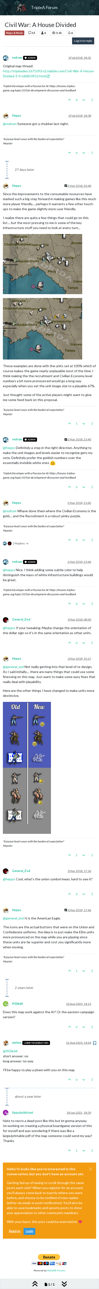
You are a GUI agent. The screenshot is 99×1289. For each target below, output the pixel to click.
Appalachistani (22, 1112)
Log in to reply (83, 40)
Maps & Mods (14, 32)
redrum (17, 57)
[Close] (90, 1169)
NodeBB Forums (56, 1270)
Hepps (16, 115)
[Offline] (7, 58)
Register (15, 1231)
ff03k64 (17, 1004)
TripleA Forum (44, 7)
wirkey (16, 1042)
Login (29, 1231)
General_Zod (21, 619)
